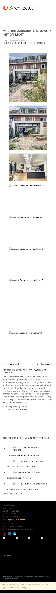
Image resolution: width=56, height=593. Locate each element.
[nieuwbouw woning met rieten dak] (9, 542)
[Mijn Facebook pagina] (9, 533)
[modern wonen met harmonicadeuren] (30, 483)
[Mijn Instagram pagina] (4, 533)
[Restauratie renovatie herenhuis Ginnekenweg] (47, 542)
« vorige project (12, 364)
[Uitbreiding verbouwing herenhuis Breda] (22, 542)
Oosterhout (7, 556)
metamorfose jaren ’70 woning (18, 478)
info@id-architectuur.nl (15, 519)
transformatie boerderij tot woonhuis (22, 456)
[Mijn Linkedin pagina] (14, 533)
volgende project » (42, 364)
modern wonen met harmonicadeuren (22, 489)
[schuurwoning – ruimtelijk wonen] (30, 461)
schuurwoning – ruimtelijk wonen (20, 467)
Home (5, 41)
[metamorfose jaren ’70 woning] (30, 472)
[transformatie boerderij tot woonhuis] (30, 448)
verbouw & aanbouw (20, 41)
